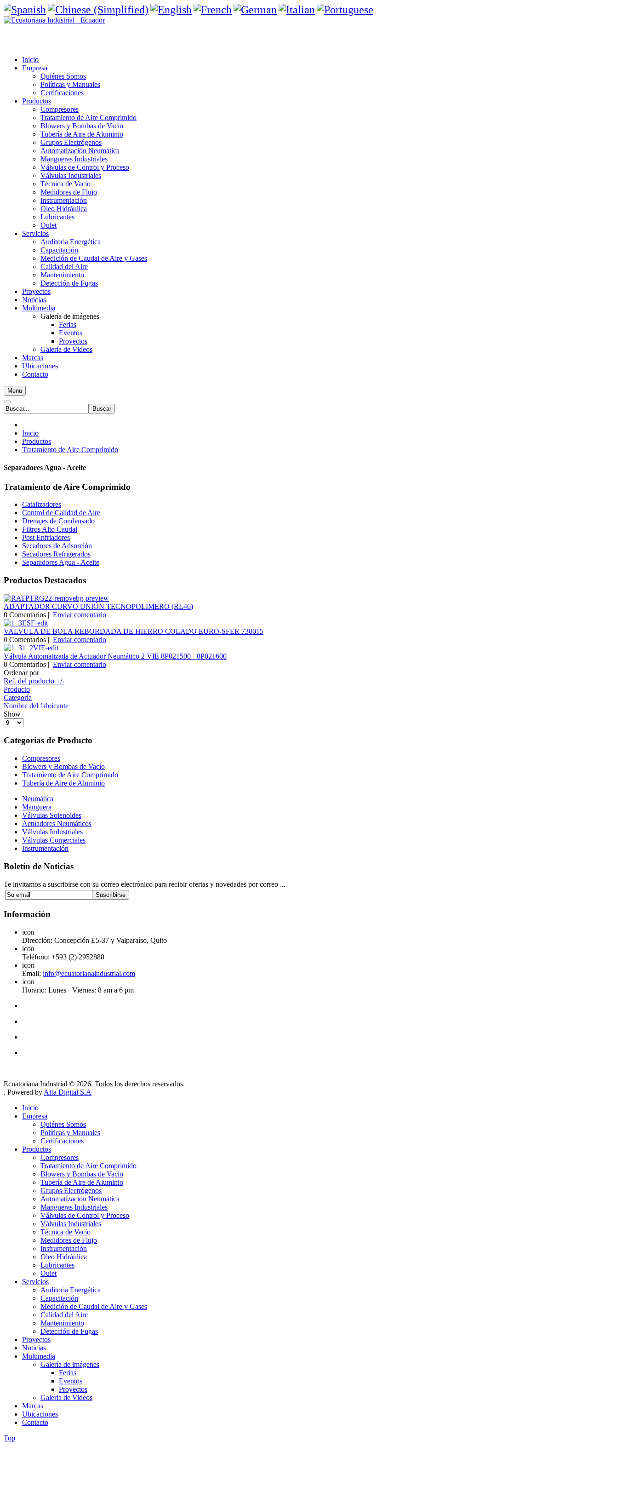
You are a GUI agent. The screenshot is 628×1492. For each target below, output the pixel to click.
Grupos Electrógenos (71, 1190)
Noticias (34, 1348)
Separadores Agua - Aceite (60, 562)
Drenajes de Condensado (58, 521)
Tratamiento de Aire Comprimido (70, 449)
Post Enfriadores (46, 537)
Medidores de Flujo (68, 1240)
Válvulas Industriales (70, 1224)
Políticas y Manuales (70, 1132)
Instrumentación (63, 1248)
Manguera (36, 807)
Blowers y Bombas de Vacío (63, 766)
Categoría (18, 697)
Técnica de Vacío (65, 1232)
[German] (255, 9)
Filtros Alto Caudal (49, 529)
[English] (171, 9)
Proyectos (36, 1339)
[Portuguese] (345, 9)
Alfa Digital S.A (67, 1092)
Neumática (37, 799)
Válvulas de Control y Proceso (84, 1215)
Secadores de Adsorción (57, 546)
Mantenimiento (62, 1323)
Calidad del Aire (64, 1315)
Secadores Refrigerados (56, 554)
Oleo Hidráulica (63, 1257)
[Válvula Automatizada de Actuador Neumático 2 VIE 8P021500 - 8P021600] (31, 648)
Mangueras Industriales (74, 1207)
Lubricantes (57, 1265)
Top (9, 1438)
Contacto (35, 1422)
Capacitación (59, 1298)
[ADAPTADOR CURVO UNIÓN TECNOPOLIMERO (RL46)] (56, 598)
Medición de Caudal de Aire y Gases (93, 1306)
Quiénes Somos (63, 1124)
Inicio (30, 433)
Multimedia (38, 1356)
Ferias (67, 1373)
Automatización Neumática (80, 1199)
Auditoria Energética (70, 1290)
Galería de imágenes (69, 1364)
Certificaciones (62, 1141)
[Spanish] (25, 9)
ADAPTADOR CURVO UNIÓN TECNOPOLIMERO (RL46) (98, 606)
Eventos (70, 1381)
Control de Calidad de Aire (61, 512)
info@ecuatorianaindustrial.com (89, 973)
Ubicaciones (40, 1414)
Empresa (34, 1116)
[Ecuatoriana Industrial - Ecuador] (54, 20)
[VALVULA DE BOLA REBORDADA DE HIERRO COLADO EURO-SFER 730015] (26, 623)
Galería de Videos (66, 1397)
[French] (213, 9)
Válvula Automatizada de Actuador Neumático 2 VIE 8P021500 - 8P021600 (115, 656)
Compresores (41, 758)
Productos (36, 441)
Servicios (35, 1281)
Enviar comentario (79, 615)
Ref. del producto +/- (34, 681)
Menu (14, 390)
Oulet (48, 1273)
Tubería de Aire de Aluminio (63, 783)
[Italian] (297, 9)
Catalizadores (41, 504)
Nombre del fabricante (36, 706)
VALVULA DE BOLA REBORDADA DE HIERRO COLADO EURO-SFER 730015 (133, 631)
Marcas (32, 1406)
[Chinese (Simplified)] (98, 9)
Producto (17, 689)
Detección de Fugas (69, 1331)
